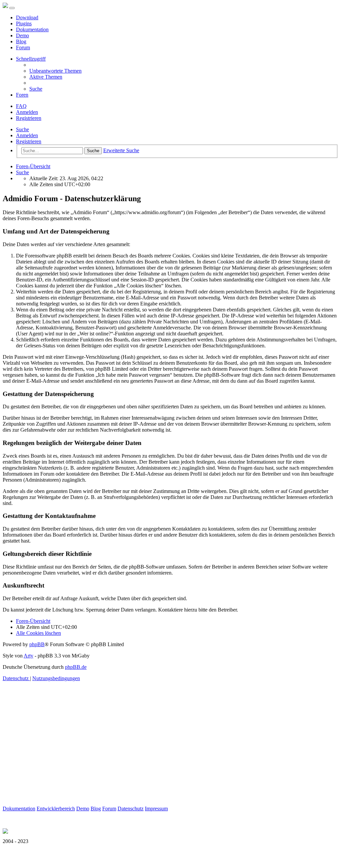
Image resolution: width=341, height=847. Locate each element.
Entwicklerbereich (56, 808)
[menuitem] (55, 71)
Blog (21, 41)
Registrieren (28, 141)
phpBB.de (76, 667)
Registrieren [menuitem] (28, 118)
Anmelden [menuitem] (27, 112)
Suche (22, 129)
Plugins (24, 23)
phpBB (37, 644)
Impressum (156, 808)
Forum (23, 47)
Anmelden (27, 135)
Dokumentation (32, 29)
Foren (22, 95)
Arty (28, 655)
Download (27, 17)
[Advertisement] (170, 759)
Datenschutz (131, 808)
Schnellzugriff (31, 59)
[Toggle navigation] (12, 8)
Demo (22, 35)
